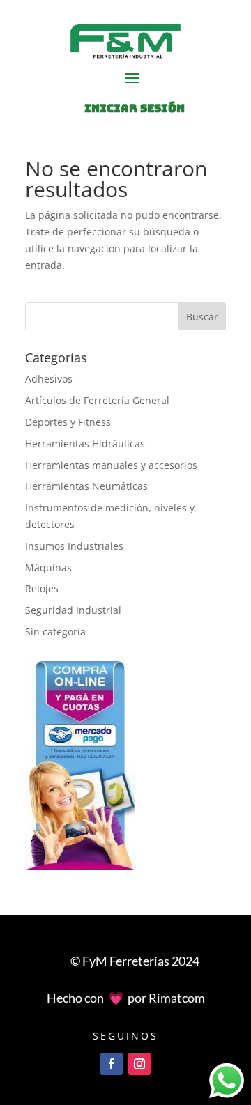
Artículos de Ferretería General (97, 400)
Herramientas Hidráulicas (85, 443)
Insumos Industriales (74, 545)
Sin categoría (55, 631)
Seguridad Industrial (73, 610)
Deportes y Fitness (68, 421)
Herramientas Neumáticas (86, 486)
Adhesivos (49, 378)
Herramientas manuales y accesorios (111, 465)
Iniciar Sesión (134, 108)
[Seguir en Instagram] (139, 1064)
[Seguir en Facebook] (111, 1064)
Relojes (42, 588)
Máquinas (48, 567)
